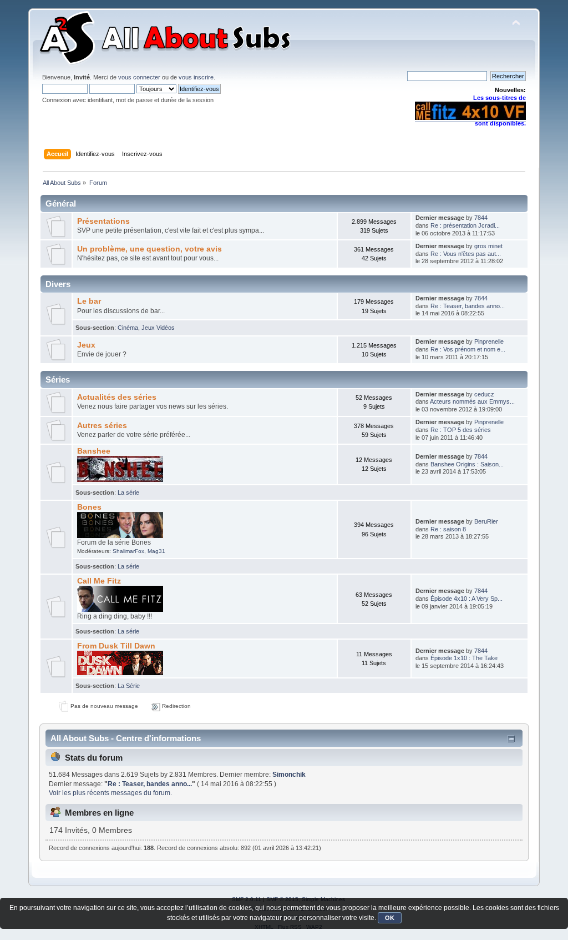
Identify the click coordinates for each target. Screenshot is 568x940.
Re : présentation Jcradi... (465, 225)
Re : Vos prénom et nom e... (467, 349)
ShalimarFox (128, 551)
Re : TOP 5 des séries (460, 429)
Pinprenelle (489, 341)
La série (128, 492)
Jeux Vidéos (158, 327)
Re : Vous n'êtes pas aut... (465, 253)
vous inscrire (196, 77)
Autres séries (102, 425)
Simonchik (289, 774)
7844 (481, 217)
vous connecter (139, 77)
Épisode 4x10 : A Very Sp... (466, 598)
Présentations (103, 221)
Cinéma (128, 327)
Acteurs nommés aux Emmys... (472, 401)
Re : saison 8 (448, 529)
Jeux (86, 345)
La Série (129, 685)
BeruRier (486, 521)
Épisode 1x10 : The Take (464, 658)
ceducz (484, 394)
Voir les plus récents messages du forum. (110, 793)
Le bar (89, 301)
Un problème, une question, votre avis (149, 249)
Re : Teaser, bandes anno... (467, 306)
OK (389, 917)
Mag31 (156, 551)
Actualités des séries (116, 397)
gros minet (488, 246)
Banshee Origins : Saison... (467, 464)
